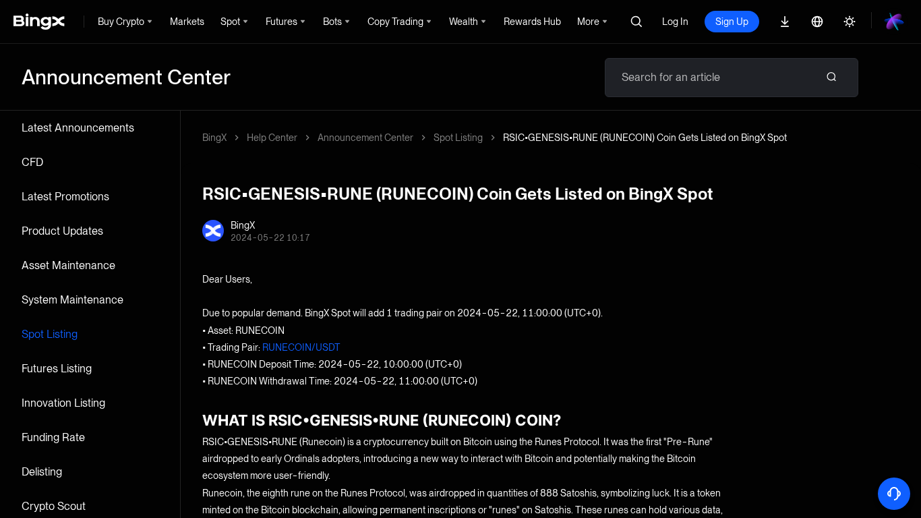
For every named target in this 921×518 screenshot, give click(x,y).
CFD (32, 162)
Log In (675, 21)
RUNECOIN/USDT (301, 347)
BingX (214, 137)
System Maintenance (72, 299)
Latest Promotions (65, 196)
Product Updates (62, 231)
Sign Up (731, 21)
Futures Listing (57, 368)
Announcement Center (365, 137)
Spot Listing (50, 334)
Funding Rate (53, 437)
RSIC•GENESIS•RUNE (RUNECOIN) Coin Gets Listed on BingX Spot (645, 137)
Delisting (42, 471)
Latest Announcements (78, 127)
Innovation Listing (63, 403)
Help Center (272, 137)
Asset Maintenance (68, 265)
